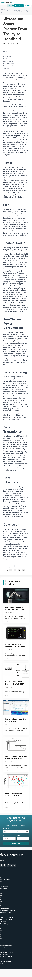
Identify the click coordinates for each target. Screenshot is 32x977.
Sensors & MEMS (4, 915)
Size (4, 54)
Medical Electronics (5, 947)
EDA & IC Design (4, 924)
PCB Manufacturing (5, 879)
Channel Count (7, 56)
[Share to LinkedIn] (19, 570)
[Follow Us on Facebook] (1, 865)
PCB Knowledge (4, 884)
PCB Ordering (3, 888)
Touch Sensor (3, 965)
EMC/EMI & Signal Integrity (7, 921)
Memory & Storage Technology (8, 919)
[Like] (6, 566)
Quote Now (16, 843)
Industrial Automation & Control (8, 950)
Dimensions (6, 828)
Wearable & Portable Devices (8, 956)
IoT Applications (4, 954)
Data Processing (8, 61)
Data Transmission (8, 63)
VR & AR (2, 963)
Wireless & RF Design (5, 912)
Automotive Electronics (6, 945)
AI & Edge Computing (5, 961)
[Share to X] (15, 570)
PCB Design (3, 882)
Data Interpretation (9, 66)
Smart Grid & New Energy (7, 952)
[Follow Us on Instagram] (8, 865)
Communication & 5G (5, 959)
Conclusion (6, 68)
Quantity (19, 835)
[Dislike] (12, 566)
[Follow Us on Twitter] (4, 865)
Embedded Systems (5, 908)
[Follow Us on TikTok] (14, 865)
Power (5, 51)
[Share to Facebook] (10, 570)
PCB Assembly (4, 886)
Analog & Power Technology (7, 910)
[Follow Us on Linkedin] (11, 865)
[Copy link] (23, 570)
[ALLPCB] (7, 2)
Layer (4, 835)
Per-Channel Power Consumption (12, 58)
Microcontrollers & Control (7, 917)
